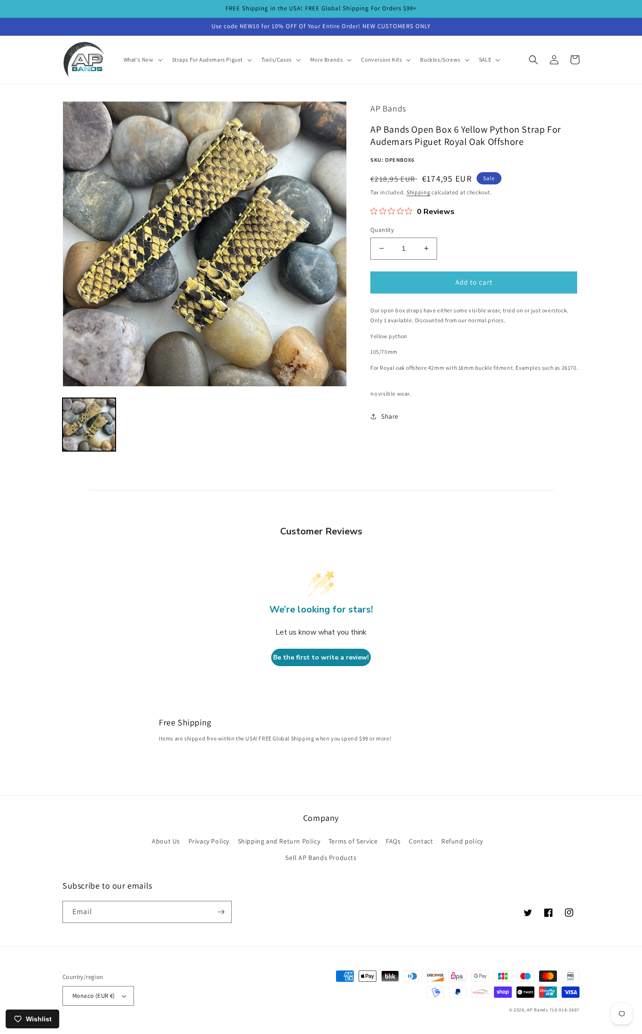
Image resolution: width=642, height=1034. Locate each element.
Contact (421, 841)
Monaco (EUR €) (93, 996)
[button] (142, 59)
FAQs (393, 841)
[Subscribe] (221, 912)
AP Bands (537, 1010)
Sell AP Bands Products (320, 857)
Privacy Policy (208, 841)
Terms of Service (353, 841)
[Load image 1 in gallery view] (89, 424)
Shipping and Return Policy (279, 841)
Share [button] (390, 416)
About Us (166, 841)
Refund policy (462, 841)
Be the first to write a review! (321, 657)
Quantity (382, 230)
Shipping (419, 192)
